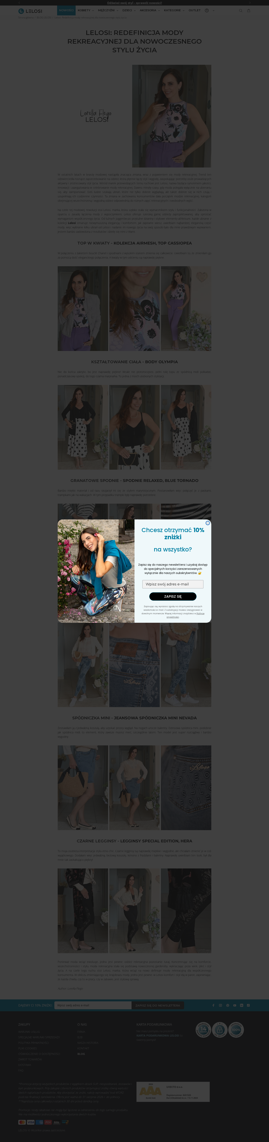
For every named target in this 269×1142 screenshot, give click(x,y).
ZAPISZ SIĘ (173, 596)
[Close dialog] (208, 523)
